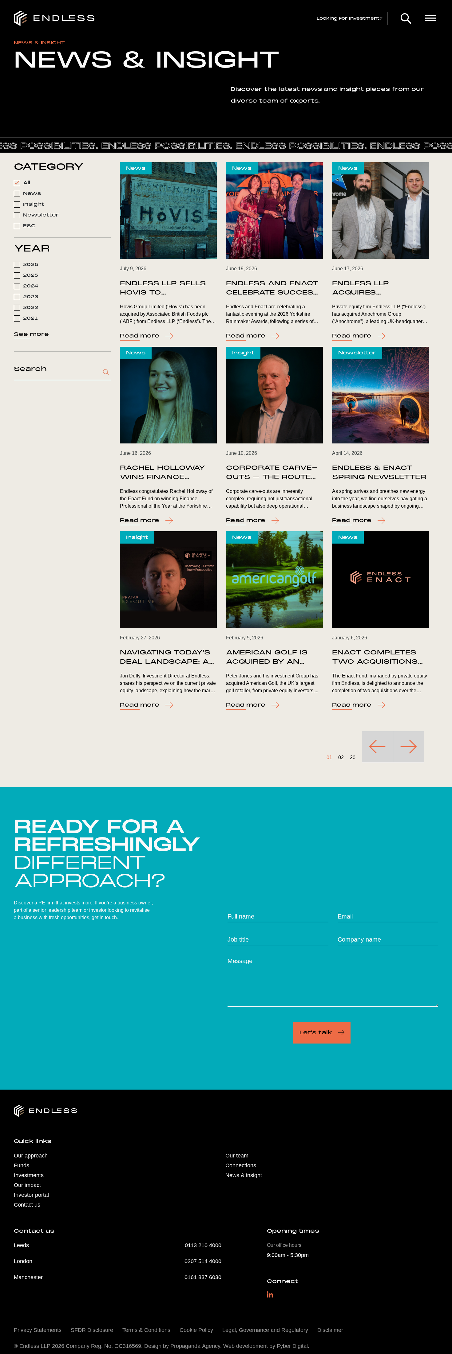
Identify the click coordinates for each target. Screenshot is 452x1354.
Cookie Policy (196, 1330)
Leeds (21, 1245)
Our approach (31, 1156)
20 (352, 757)
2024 (30, 286)
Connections (240, 1165)
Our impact (27, 1185)
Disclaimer (330, 1330)
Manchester (28, 1277)
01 (329, 757)
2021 (30, 318)
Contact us (27, 1205)
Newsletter (41, 215)
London (23, 1261)
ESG (29, 225)
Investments (29, 1175)
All (26, 182)
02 (341, 757)
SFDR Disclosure (92, 1330)
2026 (30, 264)
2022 (30, 307)
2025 (30, 275)
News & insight (243, 1175)
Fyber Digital (292, 1346)
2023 (30, 296)
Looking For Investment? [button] (350, 18)
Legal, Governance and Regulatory (265, 1330)
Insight (33, 204)
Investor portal (31, 1195)
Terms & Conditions (146, 1330)
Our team (236, 1156)
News (32, 193)
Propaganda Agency (195, 1346)
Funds (21, 1165)
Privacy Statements (37, 1330)
